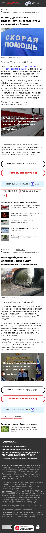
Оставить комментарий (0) (23, 173)
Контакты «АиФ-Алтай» (14, 446)
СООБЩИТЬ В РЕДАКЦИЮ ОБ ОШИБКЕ (19, 458)
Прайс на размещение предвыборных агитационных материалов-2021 (21, 454)
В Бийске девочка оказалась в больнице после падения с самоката (26, 237)
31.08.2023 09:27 (7, 10)
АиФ (19, 58)
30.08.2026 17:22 (7, 250)
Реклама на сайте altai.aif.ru (17, 449)
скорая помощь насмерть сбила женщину (18, 67)
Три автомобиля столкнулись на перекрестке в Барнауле (23, 222)
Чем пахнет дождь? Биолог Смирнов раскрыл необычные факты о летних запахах (24, 429)
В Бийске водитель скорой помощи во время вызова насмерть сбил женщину (20, 121)
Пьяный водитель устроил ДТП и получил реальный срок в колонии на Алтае (26, 214)
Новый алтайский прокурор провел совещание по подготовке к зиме (21, 366)
